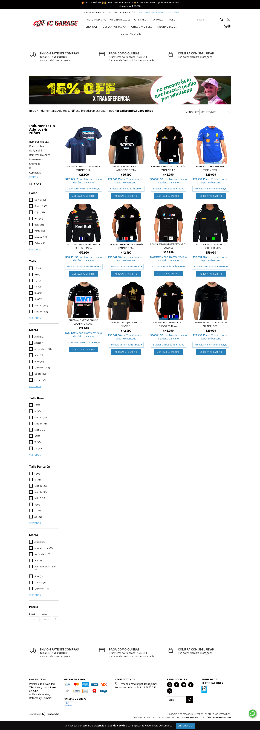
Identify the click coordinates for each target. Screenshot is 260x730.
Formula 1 (158, 19)
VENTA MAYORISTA (141, 26)
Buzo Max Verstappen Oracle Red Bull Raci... (83, 246)
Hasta (44, 614)
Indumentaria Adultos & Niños (159, 12)
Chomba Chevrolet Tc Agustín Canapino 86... (126, 246)
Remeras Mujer (38, 146)
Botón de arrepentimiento (217, 717)
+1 (171, 160)
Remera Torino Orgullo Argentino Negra (126, 168)
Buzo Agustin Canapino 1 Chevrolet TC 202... (210, 246)
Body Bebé (35, 150)
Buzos (32, 168)
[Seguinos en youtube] (183, 684)
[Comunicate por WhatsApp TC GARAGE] (252, 714)
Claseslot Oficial (94, 12)
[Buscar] (221, 19)
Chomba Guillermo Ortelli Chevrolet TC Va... (168, 324)
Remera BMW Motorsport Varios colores (168, 246)
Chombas (34, 163)
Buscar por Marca (114, 26)
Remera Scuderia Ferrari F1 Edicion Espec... (211, 168)
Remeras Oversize (39, 155)
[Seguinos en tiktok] (190, 684)
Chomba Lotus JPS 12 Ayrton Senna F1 (126, 324)
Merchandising (96, 19)
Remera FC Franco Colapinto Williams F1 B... (83, 168)
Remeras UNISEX (39, 141)
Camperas (35, 172)
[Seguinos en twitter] (169, 691)
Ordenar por (192, 111)
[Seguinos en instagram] (169, 684)
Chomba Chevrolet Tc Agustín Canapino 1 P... (168, 168)
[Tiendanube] (44, 715)
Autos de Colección (122, 12)
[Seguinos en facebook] (176, 684)
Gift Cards (141, 19)
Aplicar (55, 619)
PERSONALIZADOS (166, 26)
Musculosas (36, 159)
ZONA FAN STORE (131, 33)
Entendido (185, 725)
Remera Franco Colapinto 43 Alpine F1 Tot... (211, 324)
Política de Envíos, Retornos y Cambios (41, 696)
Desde (32, 614)
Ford (172, 19)
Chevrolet (92, 26)
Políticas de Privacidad (42, 683)
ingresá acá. (192, 717)
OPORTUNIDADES (120, 19)
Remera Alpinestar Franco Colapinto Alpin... (83, 322)
